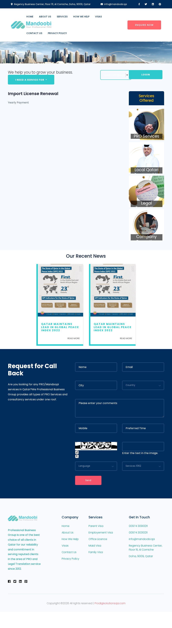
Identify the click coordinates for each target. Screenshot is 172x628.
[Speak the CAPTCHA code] (77, 456)
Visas (98, 16)
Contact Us (34, 33)
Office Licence (98, 539)
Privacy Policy (57, 33)
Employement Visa (101, 532)
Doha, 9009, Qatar (141, 556)
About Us (45, 16)
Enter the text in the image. (140, 453)
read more (74, 338)
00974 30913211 (138, 526)
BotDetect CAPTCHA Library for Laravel (96, 449)
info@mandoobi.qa (115, 4)
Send (88, 480)
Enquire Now (144, 25)
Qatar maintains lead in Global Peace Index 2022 (60, 327)
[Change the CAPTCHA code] (77, 452)
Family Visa (96, 552)
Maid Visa (95, 546)
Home (29, 16)
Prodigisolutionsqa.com (110, 603)
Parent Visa (96, 526)
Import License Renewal (33, 93)
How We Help (81, 16)
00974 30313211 (138, 532)
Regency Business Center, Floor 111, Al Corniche (145, 548)
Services (62, 16)
